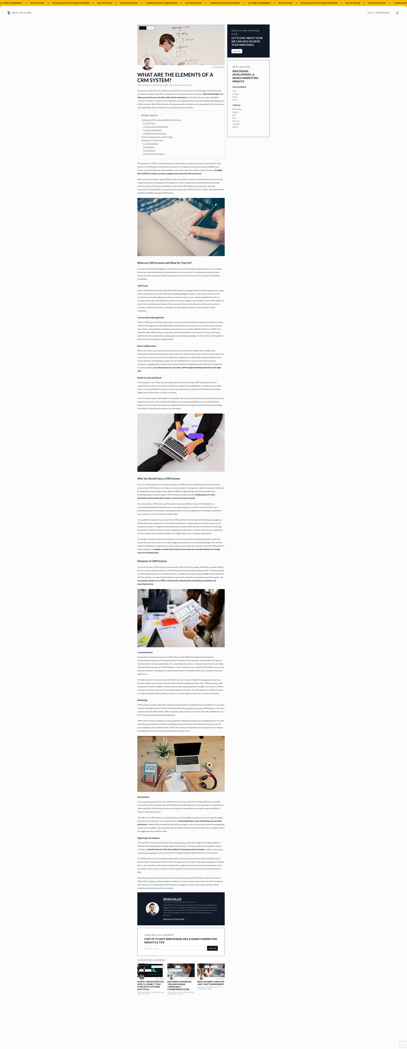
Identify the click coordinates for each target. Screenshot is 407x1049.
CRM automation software (148, 801)
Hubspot (214, 966)
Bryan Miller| (164, 85)
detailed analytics (180, 842)
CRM (150, 28)
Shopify (148, 970)
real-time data (201, 186)
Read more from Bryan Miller (173, 919)
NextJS (235, 127)
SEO (234, 115)
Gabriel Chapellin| (156, 992)
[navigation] (396, 13)
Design (235, 94)
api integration (157, 966)
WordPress (237, 109)
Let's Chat (236, 51)
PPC (234, 118)
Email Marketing (175, 970)
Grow (172, 966)
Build (142, 966)
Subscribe (212, 948)
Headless (236, 124)
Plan (143, 28)
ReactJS (235, 121)
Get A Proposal (379, 13)
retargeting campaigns (194, 708)
